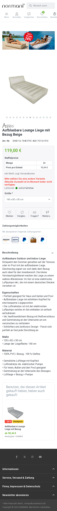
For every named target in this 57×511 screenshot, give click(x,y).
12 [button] (43, 117)
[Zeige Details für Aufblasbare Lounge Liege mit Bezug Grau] (15, 412)
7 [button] (27, 117)
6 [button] (23, 117)
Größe (8, 193)
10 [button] (37, 117)
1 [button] (7, 117)
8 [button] (30, 117)
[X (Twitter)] (24, 456)
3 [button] (13, 117)
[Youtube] (40, 456)
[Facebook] (16, 456)
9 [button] (33, 117)
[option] (28, 88)
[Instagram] (32, 456)
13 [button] (47, 117)
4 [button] (17, 117)
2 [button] (10, 117)
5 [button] (20, 117)
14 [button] (50, 117)
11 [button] (40, 117)
